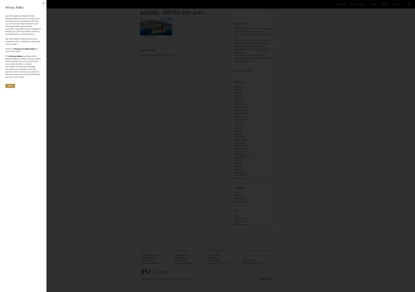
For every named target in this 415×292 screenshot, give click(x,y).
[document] (207, 146)
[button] (43, 3)
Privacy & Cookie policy (24, 49)
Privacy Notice (15, 56)
